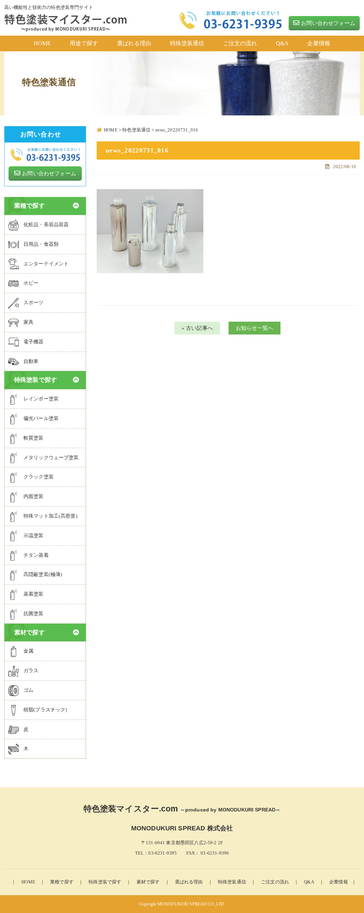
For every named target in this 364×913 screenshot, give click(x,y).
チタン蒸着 (36, 555)
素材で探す (148, 882)
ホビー (30, 283)
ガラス (30, 670)
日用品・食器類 (41, 244)
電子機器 (33, 341)
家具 (28, 322)
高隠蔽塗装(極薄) (42, 574)
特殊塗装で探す (105, 882)
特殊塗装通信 (232, 882)
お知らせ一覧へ (254, 328)
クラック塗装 (38, 476)
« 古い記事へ (197, 328)
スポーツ (33, 302)
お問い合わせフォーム (328, 23)
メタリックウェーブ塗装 (51, 457)
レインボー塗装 (41, 398)
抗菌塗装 (33, 613)
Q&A (309, 882)
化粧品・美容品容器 (46, 224)
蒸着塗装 (33, 594)
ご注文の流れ (275, 882)
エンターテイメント (46, 263)
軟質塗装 (33, 438)
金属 (28, 651)
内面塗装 (33, 496)
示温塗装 (33, 535)
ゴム (28, 690)
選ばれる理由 (189, 882)
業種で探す (62, 882)
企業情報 (338, 882)
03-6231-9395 (162, 853)
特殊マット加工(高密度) (50, 516)
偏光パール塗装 (41, 418)
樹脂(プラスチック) (45, 709)
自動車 (30, 361)
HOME (28, 882)
